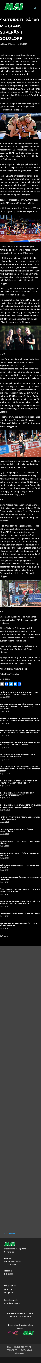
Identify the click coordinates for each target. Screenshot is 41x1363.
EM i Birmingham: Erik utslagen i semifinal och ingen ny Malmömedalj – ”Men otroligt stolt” (20, 769)
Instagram (8, 1292)
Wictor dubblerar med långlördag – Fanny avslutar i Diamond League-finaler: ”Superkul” (20, 706)
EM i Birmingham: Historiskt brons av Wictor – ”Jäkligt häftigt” (17, 794)
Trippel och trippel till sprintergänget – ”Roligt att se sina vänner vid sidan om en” (20, 719)
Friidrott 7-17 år (22, 1347)
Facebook (8, 1289)
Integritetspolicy (11, 1300)
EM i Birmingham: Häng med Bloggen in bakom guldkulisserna (17, 756)
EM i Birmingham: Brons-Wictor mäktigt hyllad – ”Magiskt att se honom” (18, 782)
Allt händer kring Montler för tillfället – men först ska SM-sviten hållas (20, 902)
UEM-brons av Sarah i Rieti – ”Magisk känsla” (20, 913)
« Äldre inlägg (9, 1233)
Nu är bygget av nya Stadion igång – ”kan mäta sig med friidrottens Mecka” (19, 693)
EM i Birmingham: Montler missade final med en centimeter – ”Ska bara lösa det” (20, 806)
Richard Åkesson (9, 44)
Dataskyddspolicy (12, 1303)
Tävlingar (26, 1350)
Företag (19, 1353)
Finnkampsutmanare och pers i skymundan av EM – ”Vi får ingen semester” (20, 744)
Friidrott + (12, 1350)
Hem (9, 1347)
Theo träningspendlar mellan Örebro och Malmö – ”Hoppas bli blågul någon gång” (20, 732)
